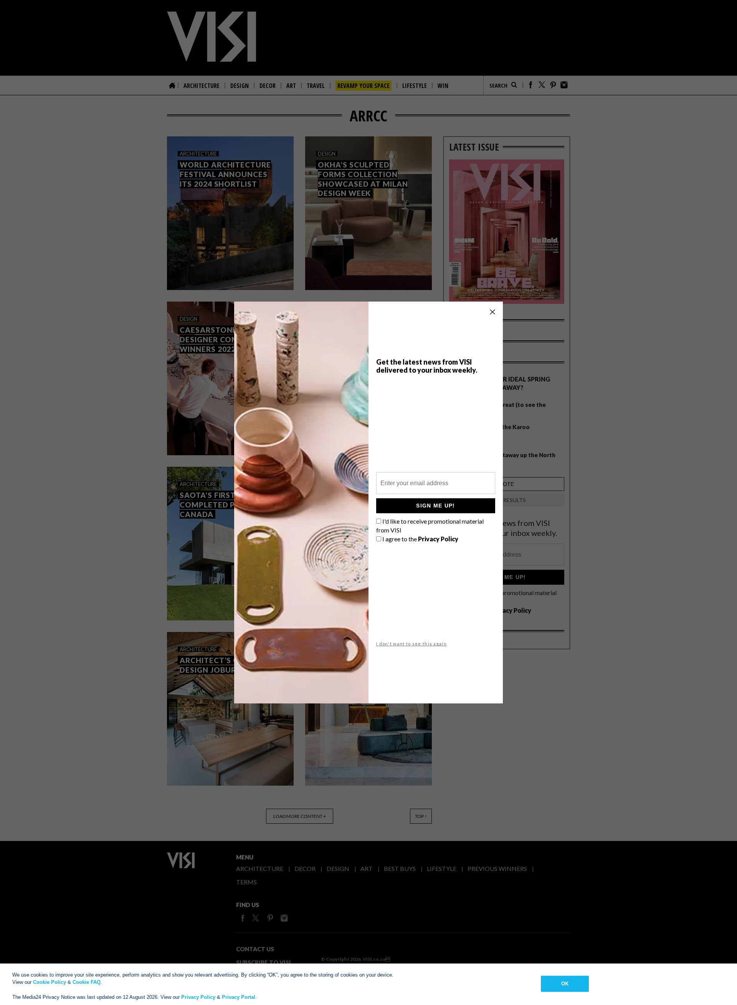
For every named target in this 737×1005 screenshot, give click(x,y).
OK (564, 984)
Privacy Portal (238, 997)
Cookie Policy (49, 982)
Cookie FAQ (87, 982)
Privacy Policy (198, 997)
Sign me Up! (435, 505)
